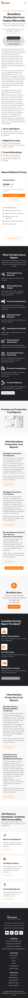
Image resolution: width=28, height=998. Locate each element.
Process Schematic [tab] (14, 41)
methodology (7, 157)
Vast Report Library (11, 863)
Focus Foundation (19, 928)
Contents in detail (7, 393)
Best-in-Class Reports (12, 839)
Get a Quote (14, 200)
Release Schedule (13, 983)
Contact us (13, 958)
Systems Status (13, 968)
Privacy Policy (17, 993)
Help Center (13, 975)
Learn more (13, 606)
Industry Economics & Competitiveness (13, 949)
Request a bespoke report (10, 678)
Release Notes (13, 980)
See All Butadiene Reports (14, 568)
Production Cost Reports (13, 946)
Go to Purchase (14, 195)
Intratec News (13, 985)
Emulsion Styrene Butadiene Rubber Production (10, 709)
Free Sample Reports (11, 889)
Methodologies (13, 977)
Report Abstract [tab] (14, 38)
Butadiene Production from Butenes (12, 454)
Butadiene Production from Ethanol (12, 493)
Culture (13, 963)
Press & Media (13, 966)
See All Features (13, 238)
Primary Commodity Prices (13, 941)
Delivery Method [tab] (14, 44)
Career (14, 960)
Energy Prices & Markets (13, 943)
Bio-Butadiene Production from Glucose (14, 534)
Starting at (13, 33)
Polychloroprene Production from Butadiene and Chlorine (12, 757)
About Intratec (13, 955)
